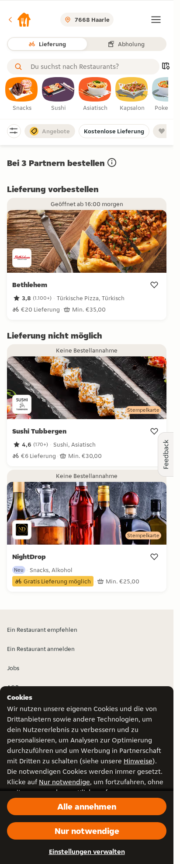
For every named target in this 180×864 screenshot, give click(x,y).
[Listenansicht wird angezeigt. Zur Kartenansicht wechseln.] (165, 67)
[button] (19, 20)
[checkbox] (21, 94)
